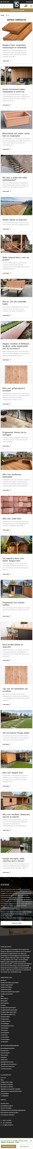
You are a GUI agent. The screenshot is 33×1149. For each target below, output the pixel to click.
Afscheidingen (5, 1023)
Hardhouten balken (6, 987)
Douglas (3, 1005)
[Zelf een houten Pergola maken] (16, 719)
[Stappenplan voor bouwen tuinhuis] (16, 589)
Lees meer (6, 61)
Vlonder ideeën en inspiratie (15, 219)
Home (2, 15)
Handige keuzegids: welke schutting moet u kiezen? (14, 859)
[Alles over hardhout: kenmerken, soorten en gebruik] (16, 801)
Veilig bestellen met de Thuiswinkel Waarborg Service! (14, 1141)
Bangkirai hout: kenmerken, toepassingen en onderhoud (14, 46)
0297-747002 (6, 1120)
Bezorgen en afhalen (7, 1087)
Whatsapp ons (24, 1146)
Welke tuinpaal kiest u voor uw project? (16, 258)
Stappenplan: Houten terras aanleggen (14, 433)
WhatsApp (5, 2)
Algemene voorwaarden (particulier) (11, 1091)
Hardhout (3, 980)
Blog (2, 1080)
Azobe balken (5, 1037)
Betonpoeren (5, 1051)
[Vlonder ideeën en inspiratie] (16, 206)
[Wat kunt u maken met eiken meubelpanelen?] (16, 164)
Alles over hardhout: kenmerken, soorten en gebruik (16, 815)
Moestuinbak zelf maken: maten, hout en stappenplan (16, 134)
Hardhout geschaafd (7, 985)
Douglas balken (5, 1017)
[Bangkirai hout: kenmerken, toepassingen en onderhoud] (16, 31)
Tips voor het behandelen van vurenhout (15, 689)
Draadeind (4, 1057)
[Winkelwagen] (25, 7)
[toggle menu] (30, 6)
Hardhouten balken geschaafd (9, 983)
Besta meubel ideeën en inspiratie (13, 645)
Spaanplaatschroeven (7, 1062)
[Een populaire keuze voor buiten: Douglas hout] (16, 545)
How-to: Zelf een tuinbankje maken (14, 302)
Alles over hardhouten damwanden (12, 475)
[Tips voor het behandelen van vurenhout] (16, 675)
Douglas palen (5, 1019)
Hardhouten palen (6, 989)
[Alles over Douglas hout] (16, 759)
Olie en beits (4, 1055)
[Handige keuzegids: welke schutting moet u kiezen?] (16, 845)
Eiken (2, 996)
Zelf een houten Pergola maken (16, 732)
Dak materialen (5, 1053)
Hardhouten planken (7, 994)
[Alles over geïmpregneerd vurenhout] (16, 375)
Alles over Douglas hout (13, 772)
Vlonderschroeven (6, 1069)
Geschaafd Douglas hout (8, 1014)
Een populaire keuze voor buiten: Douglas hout (13, 559)
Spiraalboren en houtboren (8, 1064)
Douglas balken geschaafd (8, 1012)
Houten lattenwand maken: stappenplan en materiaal (14, 90)
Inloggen (29, 2)
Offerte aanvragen (8, 1146)
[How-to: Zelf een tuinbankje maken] (16, 288)
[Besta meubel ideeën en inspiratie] (16, 631)
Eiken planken (5, 1003)
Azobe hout (4, 1035)
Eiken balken (4, 998)
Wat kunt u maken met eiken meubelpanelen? (15, 178)
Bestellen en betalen (7, 1084)
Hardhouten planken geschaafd (10, 992)
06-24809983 (6, 1123)
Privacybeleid (5, 1093)
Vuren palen (4, 1030)
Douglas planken (5, 1021)
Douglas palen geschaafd (8, 1008)
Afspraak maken (16, 923)
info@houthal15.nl (7, 1125)
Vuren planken (5, 1033)
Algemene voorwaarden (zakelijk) (10, 1089)
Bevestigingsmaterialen (7, 1048)
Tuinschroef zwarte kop (7, 1066)
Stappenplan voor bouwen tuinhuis (13, 603)
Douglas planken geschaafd (9, 1010)
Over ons (3, 1078)
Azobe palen (4, 1042)
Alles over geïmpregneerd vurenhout (14, 389)
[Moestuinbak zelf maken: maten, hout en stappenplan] (16, 120)
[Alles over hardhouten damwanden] (16, 461)
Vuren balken (4, 1028)
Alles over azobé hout (12, 518)
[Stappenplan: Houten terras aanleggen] (16, 419)
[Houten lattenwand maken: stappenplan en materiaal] (16, 76)
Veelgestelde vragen (7, 1082)
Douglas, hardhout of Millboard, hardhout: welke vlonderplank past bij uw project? (16, 346)
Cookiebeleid (4, 1096)
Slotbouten (4, 1060)
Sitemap (17, 1142)
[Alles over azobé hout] (16, 505)
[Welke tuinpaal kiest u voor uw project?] (16, 244)
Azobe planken (5, 1039)
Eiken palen (4, 1001)
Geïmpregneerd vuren (7, 1026)
